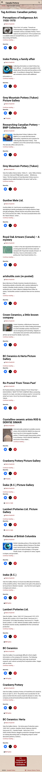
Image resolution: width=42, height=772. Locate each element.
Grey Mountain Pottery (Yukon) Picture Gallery (20, 99)
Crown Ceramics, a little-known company (20, 316)
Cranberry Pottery (13, 684)
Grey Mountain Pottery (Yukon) (20, 166)
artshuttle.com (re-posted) (18, 276)
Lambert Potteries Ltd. (16, 609)
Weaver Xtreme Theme (33, 770)
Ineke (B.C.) (9, 574)
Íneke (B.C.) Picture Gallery (18, 485)
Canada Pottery (12, 3)
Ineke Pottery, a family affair (19, 59)
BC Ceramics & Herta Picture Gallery (19, 357)
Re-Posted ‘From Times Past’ (19, 383)
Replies (8, 118)
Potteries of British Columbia (19, 536)
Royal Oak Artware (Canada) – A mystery (21, 238)
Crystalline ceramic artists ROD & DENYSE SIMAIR (22, 421)
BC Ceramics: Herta (14, 719)
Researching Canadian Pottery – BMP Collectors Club (21, 126)
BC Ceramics (10, 648)
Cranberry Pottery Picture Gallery (22, 460)
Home (3, 6)
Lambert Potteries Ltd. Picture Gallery (20, 511)
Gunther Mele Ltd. (13, 200)
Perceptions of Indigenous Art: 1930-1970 (20, 19)
